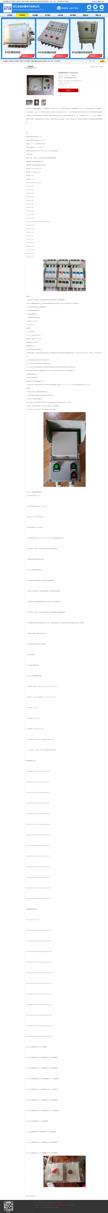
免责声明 (47, 1207)
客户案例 (73, 15)
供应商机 (22, 15)
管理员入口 (52, 1207)
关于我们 (47, 15)
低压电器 (69, 77)
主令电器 (74, 77)
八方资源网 (42, 1207)
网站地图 (57, 1207)
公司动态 (60, 15)
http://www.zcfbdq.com (31, 1196)
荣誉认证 (85, 15)
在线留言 (68, 90)
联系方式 (98, 15)
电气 (65, 77)
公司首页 (9, 15)
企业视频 (35, 15)
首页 (97, 66)
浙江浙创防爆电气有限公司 (62, 1205)
